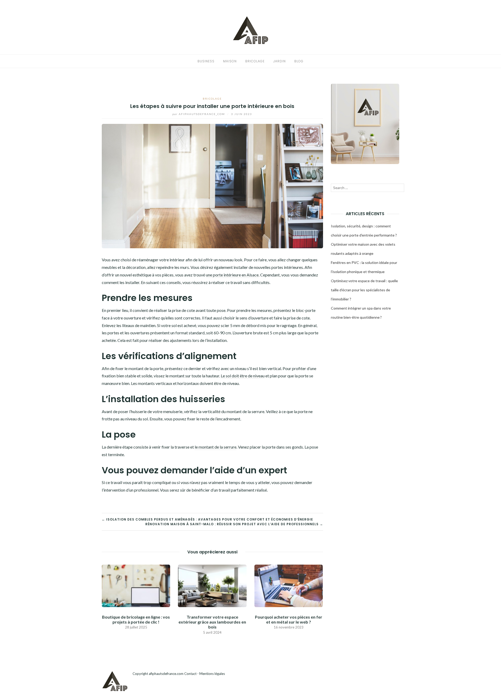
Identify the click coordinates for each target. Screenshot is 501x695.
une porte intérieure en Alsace (232, 274)
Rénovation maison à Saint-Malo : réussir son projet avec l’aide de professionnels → (234, 524)
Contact (190, 674)
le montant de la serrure (215, 446)
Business (206, 61)
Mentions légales (212, 674)
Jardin (279, 61)
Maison (230, 61)
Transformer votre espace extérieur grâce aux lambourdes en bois (212, 621)
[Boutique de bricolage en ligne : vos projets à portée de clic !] (136, 585)
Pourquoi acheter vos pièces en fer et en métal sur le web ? (288, 619)
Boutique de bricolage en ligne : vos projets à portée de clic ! (136, 619)
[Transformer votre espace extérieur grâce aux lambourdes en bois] (212, 585)
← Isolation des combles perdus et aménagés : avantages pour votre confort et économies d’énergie (207, 519)
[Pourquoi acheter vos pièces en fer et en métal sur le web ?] (288, 585)
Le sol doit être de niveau (243, 375)
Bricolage (255, 61)
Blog (298, 61)
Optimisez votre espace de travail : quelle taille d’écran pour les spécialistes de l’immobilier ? (364, 290)
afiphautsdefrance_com (199, 114)
